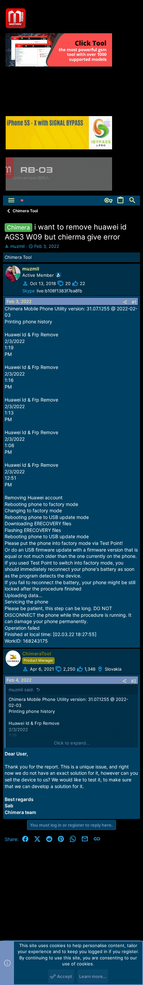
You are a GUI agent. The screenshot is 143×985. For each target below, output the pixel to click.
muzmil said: (21, 689)
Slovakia (113, 669)
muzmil (17, 246)
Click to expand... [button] (72, 742)
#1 (134, 302)
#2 (133, 681)
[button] (11, 200)
